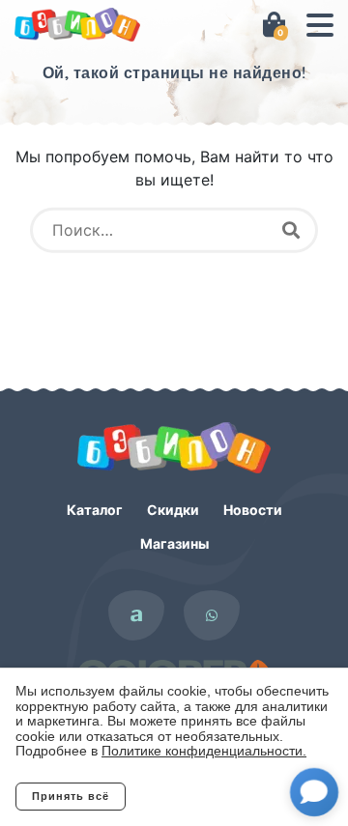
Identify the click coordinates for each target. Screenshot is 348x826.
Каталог (95, 509)
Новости (252, 509)
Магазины (174, 543)
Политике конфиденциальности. (204, 750)
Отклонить (203, 796)
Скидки (173, 509)
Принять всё (70, 796)
